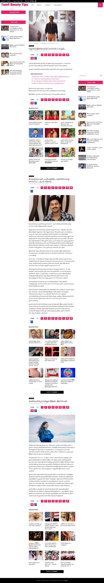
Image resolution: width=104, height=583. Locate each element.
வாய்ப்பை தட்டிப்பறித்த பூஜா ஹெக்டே (66, 160)
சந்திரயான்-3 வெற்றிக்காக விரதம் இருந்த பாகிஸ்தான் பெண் (68, 360)
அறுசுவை (39, 5)
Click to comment (52, 168)
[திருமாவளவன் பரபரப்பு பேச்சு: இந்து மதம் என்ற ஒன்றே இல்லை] (5, 63)
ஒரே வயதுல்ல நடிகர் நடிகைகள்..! (34, 563)
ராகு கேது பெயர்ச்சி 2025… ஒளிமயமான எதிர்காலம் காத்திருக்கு (68, 381)
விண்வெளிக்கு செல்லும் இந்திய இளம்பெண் (16, 37)
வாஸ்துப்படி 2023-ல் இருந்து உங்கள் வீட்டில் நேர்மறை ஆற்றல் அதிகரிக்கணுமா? (35, 545)
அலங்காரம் (47, 5)
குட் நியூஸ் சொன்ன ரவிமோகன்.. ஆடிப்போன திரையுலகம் (93, 166)
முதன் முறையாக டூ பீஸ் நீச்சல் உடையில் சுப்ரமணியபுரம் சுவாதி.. (67, 124)
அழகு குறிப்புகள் (58, 5)
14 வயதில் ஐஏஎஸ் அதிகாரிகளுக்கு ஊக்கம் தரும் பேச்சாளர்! (49, 81)
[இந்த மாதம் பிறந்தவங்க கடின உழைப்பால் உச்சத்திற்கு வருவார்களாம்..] (82, 140)
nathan (31, 51)
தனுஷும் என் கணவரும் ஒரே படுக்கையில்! (51, 359)
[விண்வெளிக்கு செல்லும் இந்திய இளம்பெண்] (5, 38)
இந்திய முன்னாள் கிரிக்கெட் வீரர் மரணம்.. (17, 46)
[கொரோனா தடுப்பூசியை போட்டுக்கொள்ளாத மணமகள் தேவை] (82, 157)
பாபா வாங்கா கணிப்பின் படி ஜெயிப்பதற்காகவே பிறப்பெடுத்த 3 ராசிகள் (51, 342)
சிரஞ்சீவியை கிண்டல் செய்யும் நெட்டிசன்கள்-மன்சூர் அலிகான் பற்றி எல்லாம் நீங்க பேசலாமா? (35, 142)
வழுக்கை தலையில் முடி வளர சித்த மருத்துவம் (35, 524)
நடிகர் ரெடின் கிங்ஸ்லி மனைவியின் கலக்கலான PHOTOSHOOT (51, 161)
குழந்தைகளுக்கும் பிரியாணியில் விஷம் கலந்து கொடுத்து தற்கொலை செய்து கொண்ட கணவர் (34, 362)
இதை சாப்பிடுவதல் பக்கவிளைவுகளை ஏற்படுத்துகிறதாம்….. (49, 83)
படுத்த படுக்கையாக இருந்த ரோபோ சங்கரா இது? (67, 342)
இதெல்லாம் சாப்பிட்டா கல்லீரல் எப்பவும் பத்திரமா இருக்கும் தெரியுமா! (51, 77)
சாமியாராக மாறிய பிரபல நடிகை (51, 123)
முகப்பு (32, 5)
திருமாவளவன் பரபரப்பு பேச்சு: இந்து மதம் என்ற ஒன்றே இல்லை (17, 63)
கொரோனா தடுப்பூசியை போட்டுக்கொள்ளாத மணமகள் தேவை (93, 157)
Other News (31, 46)
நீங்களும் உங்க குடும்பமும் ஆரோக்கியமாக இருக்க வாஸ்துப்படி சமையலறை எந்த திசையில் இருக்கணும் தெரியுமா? (51, 383)
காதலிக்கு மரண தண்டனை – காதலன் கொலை (50, 564)
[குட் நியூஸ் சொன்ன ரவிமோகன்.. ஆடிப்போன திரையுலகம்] (82, 166)
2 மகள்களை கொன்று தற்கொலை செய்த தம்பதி (46, 79)
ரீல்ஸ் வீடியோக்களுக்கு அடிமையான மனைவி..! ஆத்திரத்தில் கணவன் (16, 72)
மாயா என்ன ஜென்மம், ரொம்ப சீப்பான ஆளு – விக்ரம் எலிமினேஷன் (51, 544)
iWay (66, 580)
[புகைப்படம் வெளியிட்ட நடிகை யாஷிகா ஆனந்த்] (82, 149)
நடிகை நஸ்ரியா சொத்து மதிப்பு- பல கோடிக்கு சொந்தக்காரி (67, 141)
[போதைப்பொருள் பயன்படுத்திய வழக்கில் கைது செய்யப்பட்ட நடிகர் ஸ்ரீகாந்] (5, 28)
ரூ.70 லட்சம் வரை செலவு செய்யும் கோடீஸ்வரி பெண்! (68, 524)
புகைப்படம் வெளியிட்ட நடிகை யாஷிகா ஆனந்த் (94, 148)
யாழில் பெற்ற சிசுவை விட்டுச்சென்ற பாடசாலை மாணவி (35, 381)
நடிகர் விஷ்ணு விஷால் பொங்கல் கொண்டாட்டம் (35, 342)
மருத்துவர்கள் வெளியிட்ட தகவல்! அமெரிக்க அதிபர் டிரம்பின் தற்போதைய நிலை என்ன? (52, 526)
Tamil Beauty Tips (14, 4)
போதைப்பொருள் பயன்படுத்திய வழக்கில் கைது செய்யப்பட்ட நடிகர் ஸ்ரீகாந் (16, 28)
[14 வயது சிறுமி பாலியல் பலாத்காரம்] (5, 55)
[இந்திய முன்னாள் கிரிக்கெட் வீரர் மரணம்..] (5, 46)
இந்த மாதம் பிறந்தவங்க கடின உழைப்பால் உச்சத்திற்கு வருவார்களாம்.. (95, 140)
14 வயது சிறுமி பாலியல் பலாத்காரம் (16, 54)
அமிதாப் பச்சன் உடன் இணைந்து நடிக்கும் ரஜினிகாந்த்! (34, 161)
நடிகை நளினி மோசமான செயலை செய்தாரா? (35, 123)
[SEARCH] (101, 75)
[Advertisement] (90, 38)
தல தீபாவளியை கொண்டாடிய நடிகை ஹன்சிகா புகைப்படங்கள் (51, 141)
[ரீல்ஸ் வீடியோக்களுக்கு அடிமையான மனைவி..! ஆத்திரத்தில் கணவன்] (5, 72)
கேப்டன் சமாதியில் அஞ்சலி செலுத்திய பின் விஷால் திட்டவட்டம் (67, 564)
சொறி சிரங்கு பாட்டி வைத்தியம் (66, 544)
